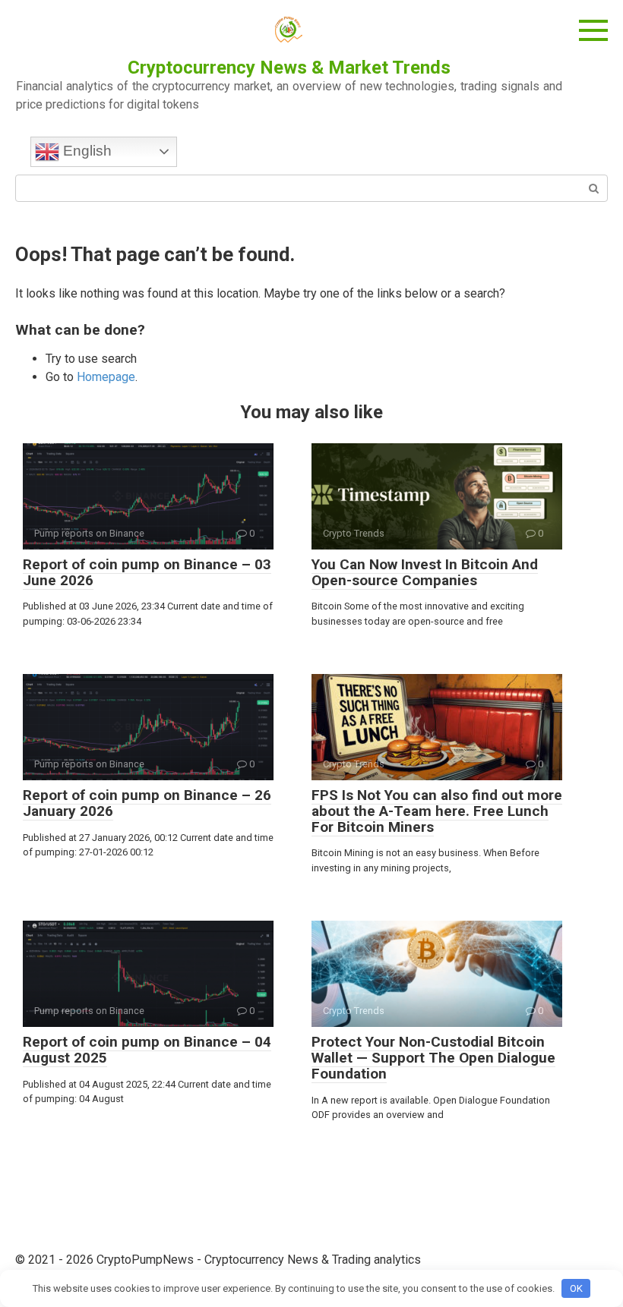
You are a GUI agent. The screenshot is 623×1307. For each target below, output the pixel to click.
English (85, 151)
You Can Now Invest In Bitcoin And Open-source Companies (425, 572)
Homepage (106, 377)
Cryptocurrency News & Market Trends (289, 67)
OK (576, 1288)
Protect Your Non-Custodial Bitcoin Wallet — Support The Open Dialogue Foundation (433, 1057)
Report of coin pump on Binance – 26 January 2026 (147, 803)
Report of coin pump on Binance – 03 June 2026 (147, 572)
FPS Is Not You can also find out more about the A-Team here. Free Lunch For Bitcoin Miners (437, 811)
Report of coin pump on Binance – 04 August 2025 (147, 1049)
